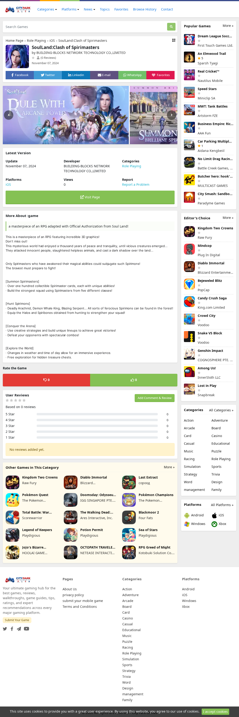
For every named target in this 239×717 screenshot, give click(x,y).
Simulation (192, 466)
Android (197, 515)
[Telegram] (18, 627)
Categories (45, 9)
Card (187, 436)
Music (188, 451)
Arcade (189, 428)
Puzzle (216, 451)
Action (189, 420)
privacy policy (73, 595)
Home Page (14, 40)
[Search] (171, 27)
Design (216, 482)
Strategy (190, 474)
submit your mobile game (83, 600)
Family (216, 489)
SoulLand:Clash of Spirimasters (82, 40)
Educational (220, 443)
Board (216, 428)
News (88, 9)
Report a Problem (135, 184)
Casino (216, 436)
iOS (52, 40)
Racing (189, 459)
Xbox (222, 523)
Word (188, 482)
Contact (167, 9)
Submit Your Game (17, 620)
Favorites (121, 9)
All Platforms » (222, 505)
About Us (70, 589)
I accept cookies (215, 711)
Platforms (69, 9)
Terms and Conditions (80, 606)
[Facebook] (11, 627)
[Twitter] (5, 627)
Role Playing (36, 40)
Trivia (215, 474)
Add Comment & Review (155, 398)
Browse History (144, 9)
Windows (197, 523)
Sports (216, 466)
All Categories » (221, 410)
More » (169, 467)
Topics (105, 9)
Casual (189, 443)
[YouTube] (25, 627)
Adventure (219, 420)
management (194, 489)
